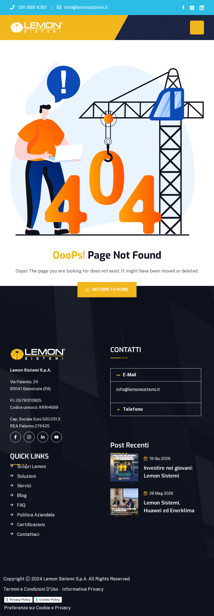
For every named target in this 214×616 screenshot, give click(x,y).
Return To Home (110, 289)
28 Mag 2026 (161, 493)
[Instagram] (29, 437)
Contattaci (28, 534)
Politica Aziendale (36, 515)
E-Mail (129, 374)
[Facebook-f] (15, 437)
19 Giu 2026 (160, 458)
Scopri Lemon (31, 466)
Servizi (24, 485)
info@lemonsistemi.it (86, 7)
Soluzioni (26, 476)
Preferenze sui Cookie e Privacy (37, 607)
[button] (156, 374)
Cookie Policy (49, 600)
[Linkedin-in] (42, 437)
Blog (22, 495)
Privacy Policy (20, 600)
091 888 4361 (32, 7)
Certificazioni (31, 524)
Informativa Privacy (83, 589)
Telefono (133, 409)
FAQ (21, 505)
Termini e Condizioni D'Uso (30, 589)
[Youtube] (56, 437)
